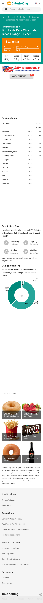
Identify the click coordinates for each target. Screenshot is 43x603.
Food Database (9, 494)
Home (4, 17)
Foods (13, 17)
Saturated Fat (9, 136)
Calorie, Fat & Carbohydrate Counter (16, 530)
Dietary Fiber (8, 156)
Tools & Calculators (11, 542)
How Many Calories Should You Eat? (16, 564)
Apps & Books (8, 513)
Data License (7, 583)
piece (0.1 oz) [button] (22, 46)
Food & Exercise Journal (11, 535)
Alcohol (5, 172)
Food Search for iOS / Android (13, 524)
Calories (5, 124)
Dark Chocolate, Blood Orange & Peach (21, 20)
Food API (5, 578)
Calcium (5, 168)
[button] (37, 3)
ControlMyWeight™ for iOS (12, 519)
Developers (7, 572)
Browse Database (9, 500)
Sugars (6, 160)
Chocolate (36, 17)
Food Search (7, 505)
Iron (3, 176)
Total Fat (5, 132)
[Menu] (3, 3)
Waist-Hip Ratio (8, 554)
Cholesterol (6, 144)
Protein (5, 164)
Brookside (23, 17)
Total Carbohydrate (9, 152)
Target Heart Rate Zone (11, 559)
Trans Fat (7, 140)
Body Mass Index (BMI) (10, 548)
